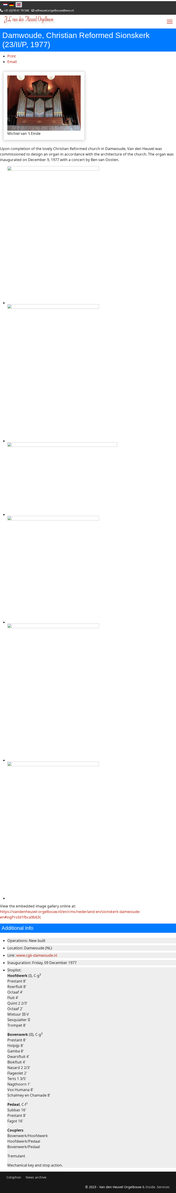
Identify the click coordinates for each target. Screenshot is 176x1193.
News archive (36, 1177)
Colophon (13, 1177)
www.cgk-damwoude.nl (36, 955)
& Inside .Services (156, 1187)
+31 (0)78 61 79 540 (16, 10)
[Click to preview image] (44, 103)
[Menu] (170, 22)
